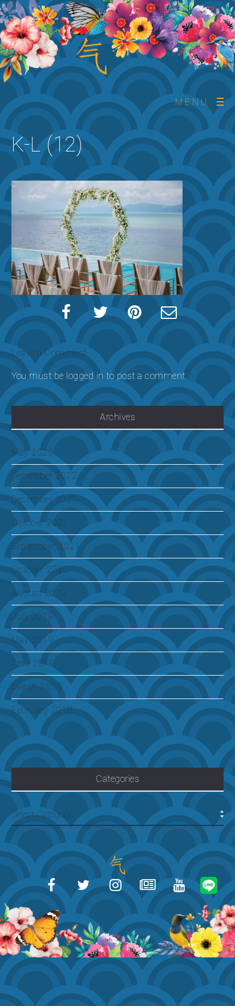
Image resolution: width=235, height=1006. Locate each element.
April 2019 (32, 663)
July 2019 (32, 616)
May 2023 (32, 452)
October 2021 (39, 522)
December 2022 (44, 475)
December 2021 (44, 499)
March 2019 (36, 686)
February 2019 (41, 710)
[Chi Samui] (117, 913)
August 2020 (38, 593)
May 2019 (32, 639)
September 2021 (45, 546)
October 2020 (39, 569)
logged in (85, 375)
